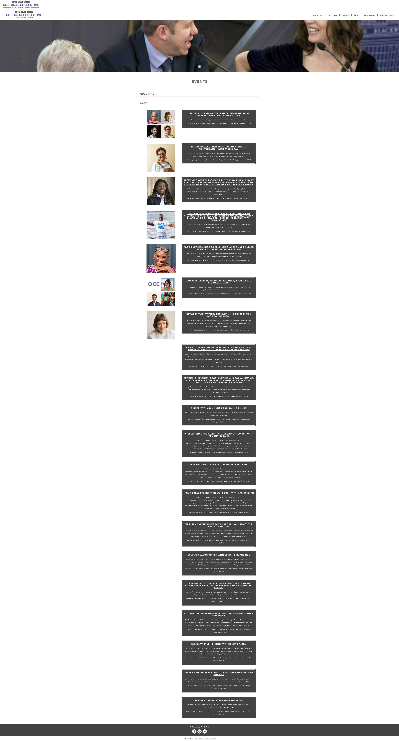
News (356, 15)
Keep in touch (387, 15)
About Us (318, 15)
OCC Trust (369, 15)
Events (345, 15)
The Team (332, 15)
